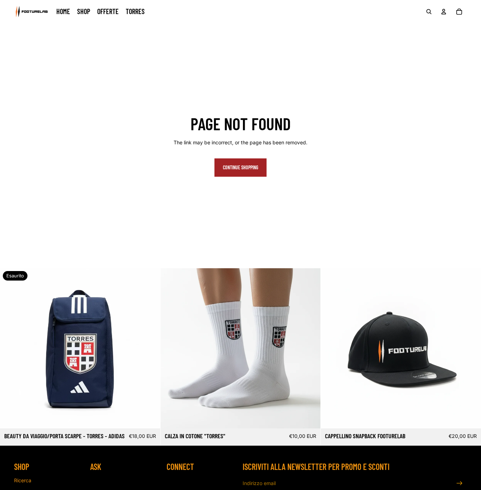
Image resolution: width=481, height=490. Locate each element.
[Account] (443, 11)
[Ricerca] (429, 11)
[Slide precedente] (10, 348)
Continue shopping (240, 167)
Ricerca (22, 480)
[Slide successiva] (149, 348)
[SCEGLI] (310, 418)
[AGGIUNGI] (470, 418)
